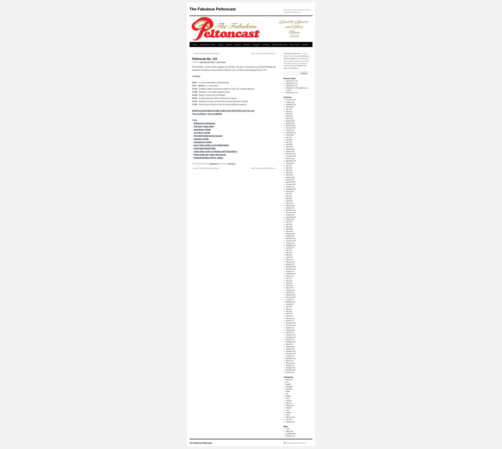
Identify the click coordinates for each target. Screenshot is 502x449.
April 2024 (289, 116)
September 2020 (291, 217)
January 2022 (290, 179)
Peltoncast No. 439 (292, 81)
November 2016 (291, 325)
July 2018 (289, 278)
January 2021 (290, 208)
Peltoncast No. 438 (292, 83)
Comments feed (290, 433)
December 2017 (291, 295)
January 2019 (290, 264)
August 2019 (290, 248)
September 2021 (291, 189)
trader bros (289, 419)
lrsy (287, 393)
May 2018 (289, 283)
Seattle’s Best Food (279, 44)
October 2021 (290, 187)
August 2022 (290, 163)
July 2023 (289, 137)
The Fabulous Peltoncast (213, 9)
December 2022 (291, 154)
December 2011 (291, 368)
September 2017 (291, 302)
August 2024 (290, 107)
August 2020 (290, 219)
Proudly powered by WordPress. (296, 443)
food (287, 382)
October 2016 (290, 328)
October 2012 (290, 356)
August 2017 (290, 304)
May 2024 (289, 114)
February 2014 (290, 330)
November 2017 (291, 297)
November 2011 (291, 370)
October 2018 (290, 271)
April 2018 (289, 285)
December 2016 (291, 323)
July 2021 (289, 194)
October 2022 (290, 158)
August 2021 (290, 191)
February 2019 (290, 262)
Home (194, 44)
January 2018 (290, 292)
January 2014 (290, 332)
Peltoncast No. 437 (292, 85)
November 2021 (291, 184)
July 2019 (289, 250)
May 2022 (289, 170)
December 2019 (291, 238)
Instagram (256, 44)
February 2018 (290, 290)
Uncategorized (290, 422)
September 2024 (291, 104)
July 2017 (289, 306)
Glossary (266, 44)
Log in (288, 429)
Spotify (220, 44)
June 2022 (289, 168)
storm (287, 415)
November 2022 (291, 156)
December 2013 (291, 335)
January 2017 (290, 321)
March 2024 (289, 118)
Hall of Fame (294, 44)
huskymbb (289, 386)
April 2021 (289, 201)
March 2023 (289, 147)
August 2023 (290, 135)
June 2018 (289, 281)
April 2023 (289, 144)
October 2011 (290, 372)
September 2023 (291, 132)
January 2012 (290, 365)
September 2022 (291, 161)
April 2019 (289, 257)
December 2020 (291, 210)
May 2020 (289, 226)
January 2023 (290, 151)
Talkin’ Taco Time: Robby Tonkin (263, 53)
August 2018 (290, 276)
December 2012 (291, 351)
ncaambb (288, 400)
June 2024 (289, 111)
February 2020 (290, 234)
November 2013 (291, 337)
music (287, 398)
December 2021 (291, 182)
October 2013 (290, 339)
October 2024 (290, 102)
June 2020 (289, 224)
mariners (288, 396)
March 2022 (289, 175)
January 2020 (290, 236)
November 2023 (291, 128)
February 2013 (290, 346)
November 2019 (291, 241)
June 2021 (289, 196)
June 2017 (289, 309)
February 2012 (290, 363)
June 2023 (289, 139)
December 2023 (291, 125)
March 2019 (289, 259)
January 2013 (290, 349)
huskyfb (288, 384)
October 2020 (290, 215)
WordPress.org (290, 436)
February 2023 (290, 149)
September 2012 (291, 358)
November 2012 (291, 353)
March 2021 (289, 203)
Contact (305, 44)
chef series (289, 379)
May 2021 (289, 198)
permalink (231, 163)
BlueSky (246, 44)
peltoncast (213, 163)
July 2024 (289, 109)
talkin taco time (290, 417)
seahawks (289, 408)
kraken (288, 391)
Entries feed (289, 431)
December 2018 (291, 266)
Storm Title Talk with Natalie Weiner (205, 53)
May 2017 (289, 311)
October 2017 (290, 299)
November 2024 (291, 100)
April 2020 (289, 229)
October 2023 (290, 130)
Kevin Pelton (221, 62)
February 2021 (290, 205)
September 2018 (291, 274)
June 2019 (289, 252)
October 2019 (290, 243)
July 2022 (289, 165)
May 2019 (289, 255)
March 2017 (289, 316)
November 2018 (291, 269)
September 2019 (291, 245)
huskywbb (289, 389)
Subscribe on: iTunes (207, 44)
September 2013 (291, 342)
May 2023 (289, 142)
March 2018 (289, 288)
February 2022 (290, 177)
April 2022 (289, 172)
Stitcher (229, 44)
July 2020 (289, 222)
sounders (288, 412)
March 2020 (289, 231)
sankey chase (290, 405)
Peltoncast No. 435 (292, 92)
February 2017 (290, 318)
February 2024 (290, 121)
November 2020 (291, 212)
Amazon (238, 44)
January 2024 (290, 123)
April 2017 (289, 313)
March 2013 (289, 344)
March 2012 (289, 361)
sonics (288, 410)
